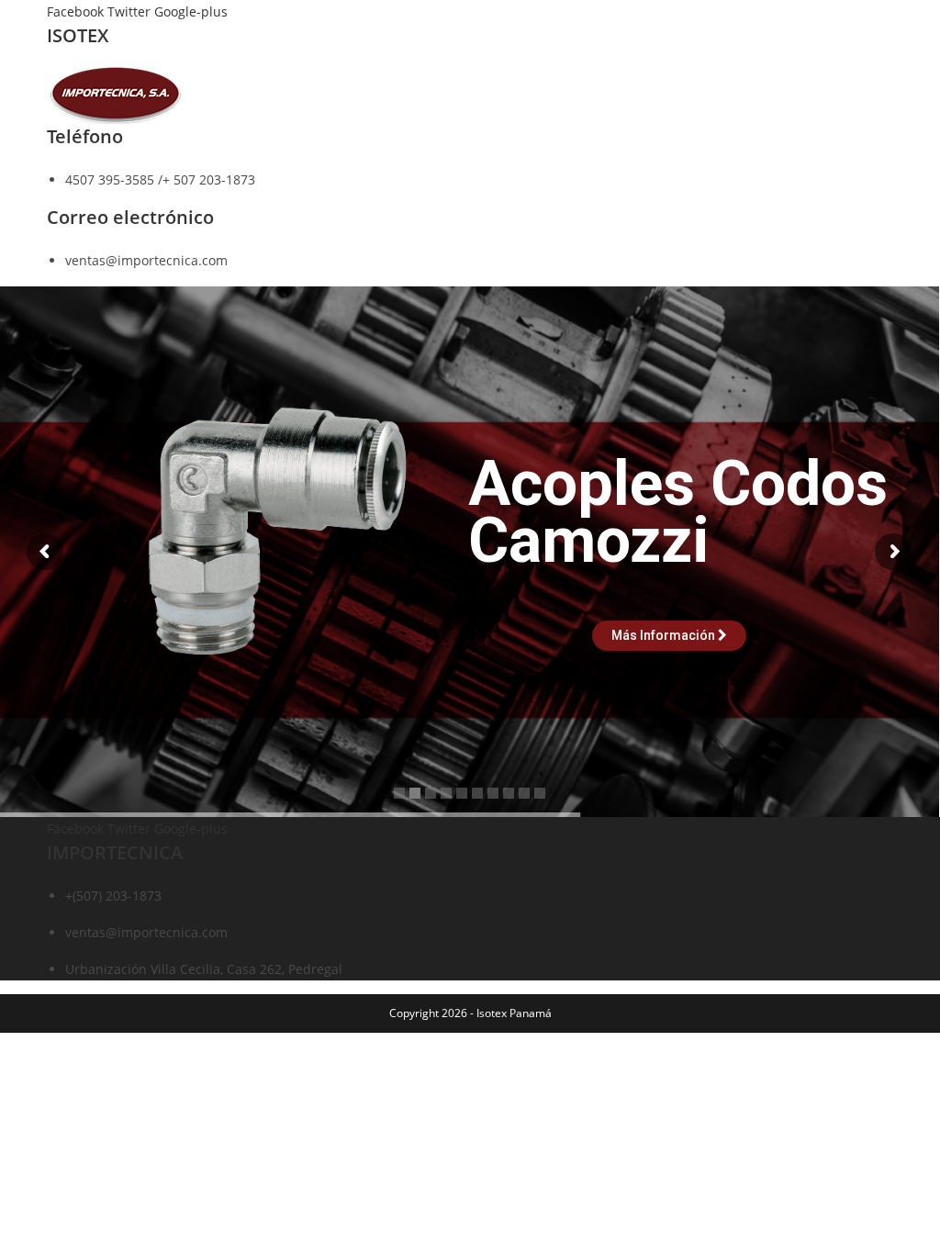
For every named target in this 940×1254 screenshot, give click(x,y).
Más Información (664, 635)
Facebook (77, 11)
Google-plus (191, 11)
